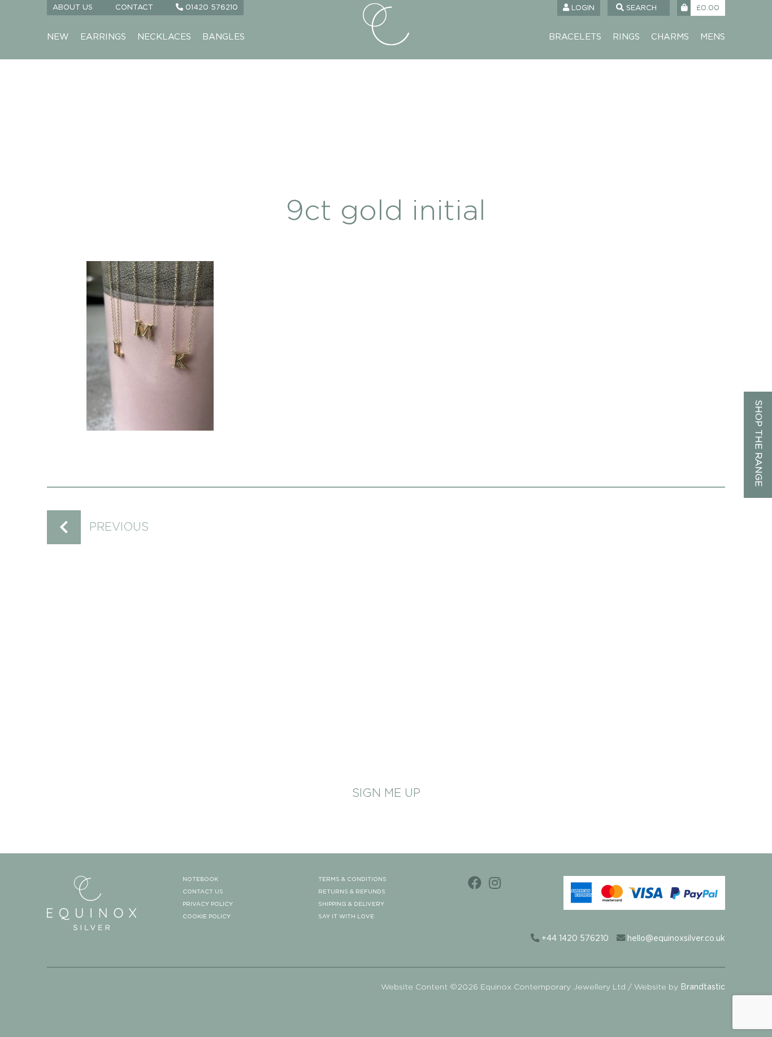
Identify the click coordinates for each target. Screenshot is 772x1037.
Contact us (203, 892)
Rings (626, 37)
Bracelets (575, 37)
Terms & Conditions (352, 879)
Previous (119, 527)
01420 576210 (210, 7)
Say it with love (346, 916)
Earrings (103, 37)
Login (582, 8)
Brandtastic (702, 987)
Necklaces (164, 37)
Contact (134, 7)
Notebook (200, 879)
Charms (670, 37)
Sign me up (386, 793)
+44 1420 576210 (574, 939)
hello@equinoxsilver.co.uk (675, 939)
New (58, 37)
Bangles (223, 37)
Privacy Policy (208, 904)
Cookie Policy (207, 916)
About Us (73, 7)
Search (640, 8)
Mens (712, 37)
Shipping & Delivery (351, 904)
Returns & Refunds (351, 892)
